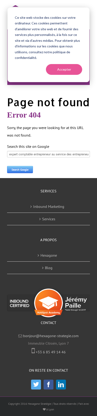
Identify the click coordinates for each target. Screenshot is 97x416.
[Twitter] (36, 384)
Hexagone (48, 255)
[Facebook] (48, 384)
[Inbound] (48, 316)
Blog (49, 267)
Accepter (64, 69)
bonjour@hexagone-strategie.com (51, 335)
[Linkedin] (61, 384)
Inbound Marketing (48, 206)
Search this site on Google (28, 146)
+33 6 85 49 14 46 (51, 352)
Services (48, 219)
